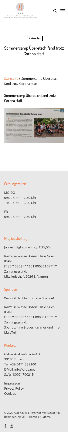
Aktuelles (35, 38)
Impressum (12, 383)
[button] (62, 11)
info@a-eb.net (24, 369)
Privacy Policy (14, 388)
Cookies (10, 393)
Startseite (11, 78)
